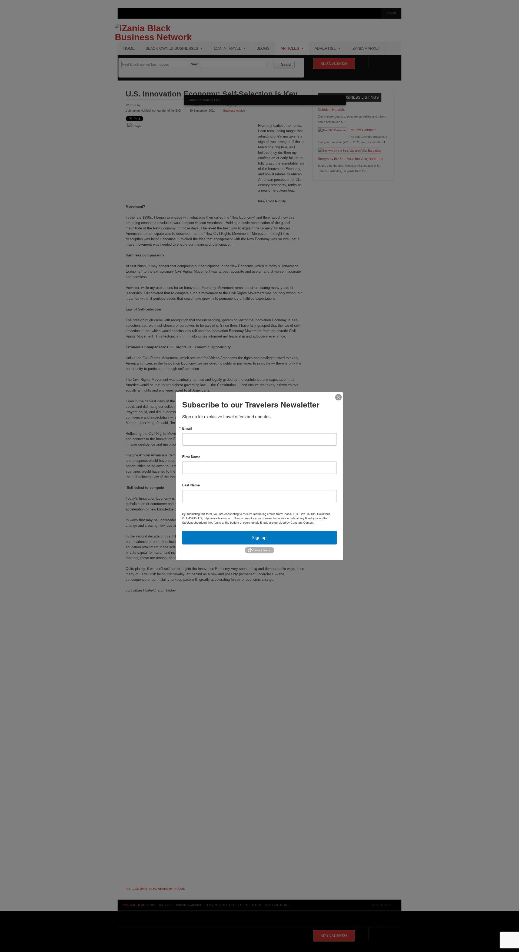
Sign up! (260, 537)
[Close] (338, 397)
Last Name (191, 484)
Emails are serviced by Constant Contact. (287, 522)
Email (187, 428)
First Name (191, 456)
